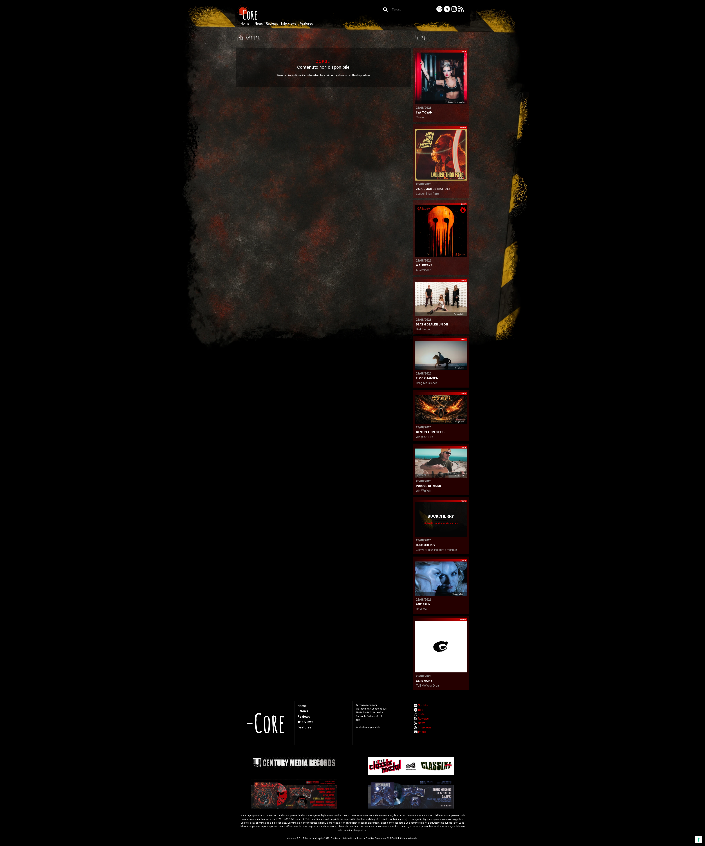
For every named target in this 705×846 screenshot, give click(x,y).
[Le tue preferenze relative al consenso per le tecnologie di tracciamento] (698, 839)
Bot (420, 710)
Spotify (423, 705)
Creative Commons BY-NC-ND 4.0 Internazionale (391, 838)
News (258, 23)
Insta (421, 714)
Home (245, 23)
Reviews (272, 23)
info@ (422, 732)
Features (306, 23)
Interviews (289, 23)
